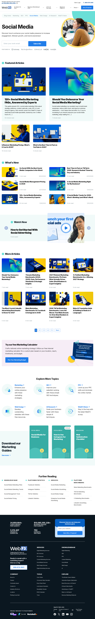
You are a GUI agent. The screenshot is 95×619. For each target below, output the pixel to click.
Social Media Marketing (58, 485)
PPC (26, 15)
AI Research (52, 15)
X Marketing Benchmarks (81, 498)
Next (89, 228)
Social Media (34, 15)
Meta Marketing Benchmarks (82, 487)
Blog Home (7, 15)
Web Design (43, 15)
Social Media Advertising (58, 489)
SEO (22, 15)
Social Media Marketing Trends (13, 489)
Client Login (77, 2)
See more (5, 455)
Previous (6, 228)
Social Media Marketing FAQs (13, 485)
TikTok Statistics (33, 494)
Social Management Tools (12, 494)
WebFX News (62, 15)
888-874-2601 (88, 2)
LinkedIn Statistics (33, 498)
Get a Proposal (87, 7)
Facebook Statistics (34, 485)
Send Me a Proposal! (70, 533)
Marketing (16, 15)
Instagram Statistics (34, 489)
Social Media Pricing (10, 498)
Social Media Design (57, 494)
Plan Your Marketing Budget (17, 360)
